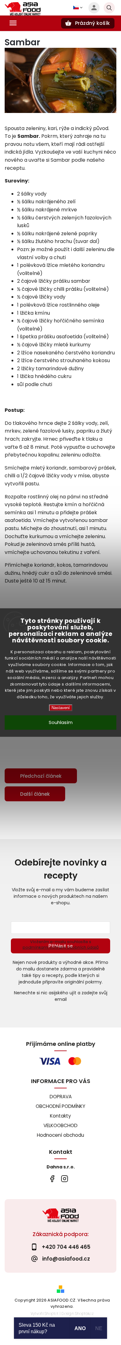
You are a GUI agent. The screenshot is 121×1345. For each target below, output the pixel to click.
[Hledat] (109, 7)
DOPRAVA (61, 1096)
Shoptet (51, 1313)
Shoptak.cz (84, 1313)
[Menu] (13, 23)
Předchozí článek (40, 776)
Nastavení (61, 707)
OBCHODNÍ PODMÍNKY (60, 1106)
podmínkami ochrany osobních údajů (61, 947)
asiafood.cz (64, 1178)
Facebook (52, 1178)
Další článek (35, 794)
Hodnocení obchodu (60, 1135)
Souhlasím (61, 722)
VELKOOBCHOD (60, 1125)
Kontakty (60, 1116)
